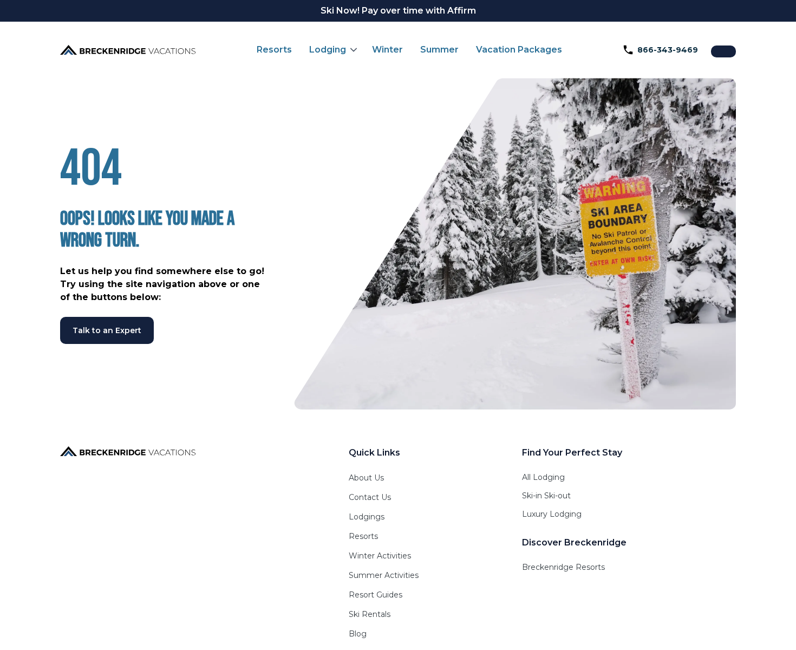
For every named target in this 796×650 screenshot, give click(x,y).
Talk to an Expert (107, 330)
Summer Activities (384, 575)
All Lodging (543, 477)
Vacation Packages (519, 49)
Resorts (274, 49)
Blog (358, 634)
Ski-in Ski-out (546, 495)
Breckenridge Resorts (563, 567)
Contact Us (370, 497)
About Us (366, 478)
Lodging (327, 49)
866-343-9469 (667, 50)
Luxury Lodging (552, 514)
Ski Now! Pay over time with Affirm (398, 10)
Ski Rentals (369, 614)
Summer (439, 49)
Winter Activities (380, 556)
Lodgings (366, 517)
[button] (332, 50)
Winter (387, 49)
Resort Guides (375, 595)
